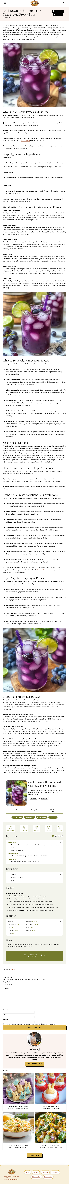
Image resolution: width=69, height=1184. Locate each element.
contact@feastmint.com (12, 1179)
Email (5, 1015)
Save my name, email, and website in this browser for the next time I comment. (32, 1024)
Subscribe (45, 1172)
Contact (35, 1172)
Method (36, 830)
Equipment (24, 830)
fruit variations (25, 140)
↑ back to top (34, 1155)
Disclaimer (55, 1172)
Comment (6, 989)
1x (53, 836)
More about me (33, 1064)
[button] (60, 842)
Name (5, 1010)
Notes (60, 830)
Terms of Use (48, 1177)
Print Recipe (59, 15)
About (27, 1172)
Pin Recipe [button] (44, 798)
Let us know (28, 957)
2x (56, 836)
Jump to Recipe (58, 11)
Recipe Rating (7, 982)
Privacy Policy (36, 1177)
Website (5, 1019)
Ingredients (10, 830)
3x (59, 836)
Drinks (13, 969)
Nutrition (48, 830)
